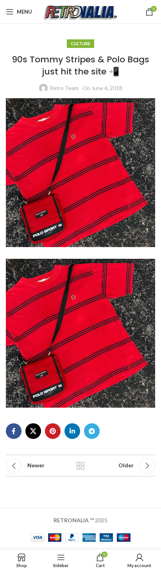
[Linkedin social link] (72, 431)
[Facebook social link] (13, 431)
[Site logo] (80, 11)
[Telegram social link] (92, 431)
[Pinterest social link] (53, 431)
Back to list (80, 466)
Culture (80, 43)
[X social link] (33, 431)
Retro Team (64, 88)
